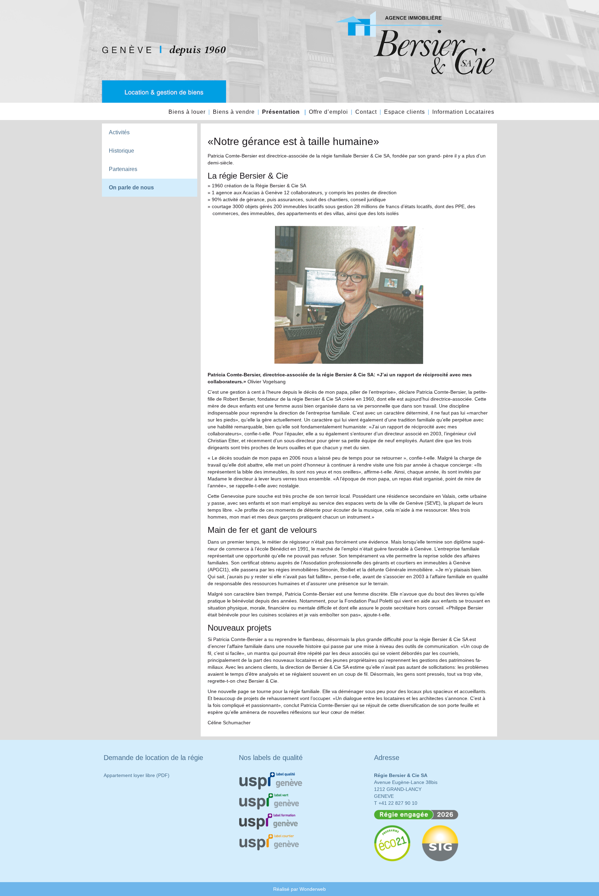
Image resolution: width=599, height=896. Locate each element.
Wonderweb (313, 889)
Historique (121, 151)
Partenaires (123, 169)
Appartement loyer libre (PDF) (137, 775)
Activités (119, 132)
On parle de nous (131, 187)
